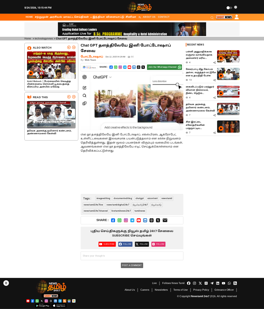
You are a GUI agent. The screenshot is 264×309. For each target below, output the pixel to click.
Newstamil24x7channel (96, 211)
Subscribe (109, 244)
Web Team (90, 60)
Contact (164, 17)
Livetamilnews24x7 (121, 211)
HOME (29, 17)
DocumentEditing (123, 198)
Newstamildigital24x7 (118, 205)
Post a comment (132, 265)
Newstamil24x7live (93, 205)
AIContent (152, 198)
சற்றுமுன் (41, 17)
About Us (149, 17)
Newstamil (166, 198)
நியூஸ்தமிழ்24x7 (140, 205)
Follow (127, 244)
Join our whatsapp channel (162, 67)
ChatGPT (140, 198)
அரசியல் (56, 17)
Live (154, 283)
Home (27, 38)
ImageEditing (103, 198)
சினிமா (131, 17)
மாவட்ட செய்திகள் (76, 17)
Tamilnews (139, 211)
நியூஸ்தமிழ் (156, 205)
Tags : (87, 198)
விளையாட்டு (115, 17)
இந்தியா (99, 17)
